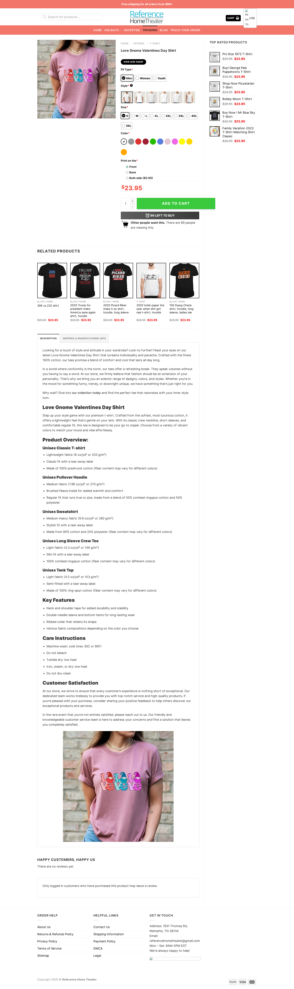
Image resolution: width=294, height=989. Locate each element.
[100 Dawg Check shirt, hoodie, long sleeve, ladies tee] (184, 280)
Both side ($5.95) (141, 178)
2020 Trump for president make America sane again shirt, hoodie (82, 311)
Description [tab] (48, 338)
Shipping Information (108, 934)
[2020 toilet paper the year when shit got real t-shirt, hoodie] (151, 280)
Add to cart (176, 203)
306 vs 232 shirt (48, 305)
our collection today (86, 393)
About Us (44, 927)
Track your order (185, 30)
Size (124, 107)
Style (126, 85)
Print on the (129, 160)
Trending (150, 30)
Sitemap (43, 955)
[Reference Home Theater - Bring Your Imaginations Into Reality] (147, 16)
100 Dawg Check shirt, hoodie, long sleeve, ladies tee (181, 309)
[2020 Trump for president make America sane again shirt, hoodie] (85, 280)
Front (132, 166)
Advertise (132, 30)
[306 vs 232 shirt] (52, 280)
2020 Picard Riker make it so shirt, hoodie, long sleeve (116, 309)
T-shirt (155, 43)
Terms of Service (49, 948)
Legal (97, 955)
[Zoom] (42, 114)
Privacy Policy (47, 941)
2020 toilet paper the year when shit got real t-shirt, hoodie (150, 309)
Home (98, 30)
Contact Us (101, 927)
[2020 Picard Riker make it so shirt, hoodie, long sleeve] (118, 280)
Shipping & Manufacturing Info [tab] (84, 338)
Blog (164, 30)
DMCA (98, 948)
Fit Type (127, 69)
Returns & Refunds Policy (55, 934)
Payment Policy (104, 941)
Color (125, 133)
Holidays (111, 30)
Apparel (139, 43)
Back (132, 172)
